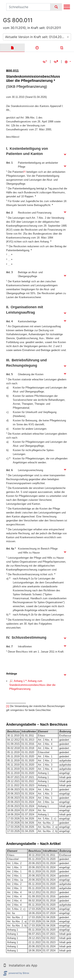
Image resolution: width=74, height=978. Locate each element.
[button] (5, 965)
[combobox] (37, 36)
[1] (24, 171)
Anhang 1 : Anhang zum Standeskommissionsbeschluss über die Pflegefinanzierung (32, 684)
